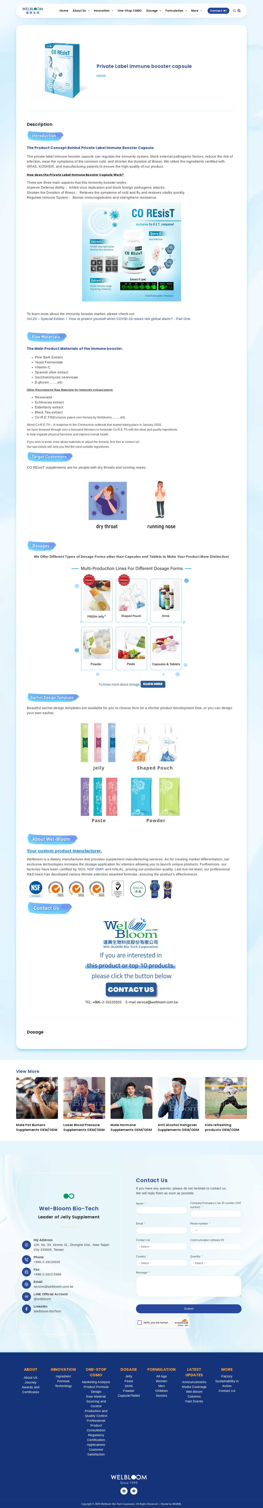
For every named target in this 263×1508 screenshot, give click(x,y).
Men (161, 1386)
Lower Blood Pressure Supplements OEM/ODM (84, 1127)
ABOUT (30, 1369)
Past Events (194, 1401)
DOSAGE (129, 1369)
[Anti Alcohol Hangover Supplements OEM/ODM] (179, 1098)
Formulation (174, 11)
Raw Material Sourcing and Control (96, 1401)
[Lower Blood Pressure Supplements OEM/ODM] (84, 1098)
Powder (128, 1391)
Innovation (102, 11)
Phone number (199, 1223)
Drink (129, 1386)
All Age (161, 1376)
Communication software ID (207, 1239)
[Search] (234, 10)
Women (161, 1381)
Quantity (195, 1256)
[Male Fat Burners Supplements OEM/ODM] (37, 1098)
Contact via (143, 1239)
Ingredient (63, 1376)
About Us (79, 11)
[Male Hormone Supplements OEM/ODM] (131, 1098)
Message (141, 1272)
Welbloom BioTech (47, 1311)
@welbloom (42, 1299)
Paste (129, 1381)
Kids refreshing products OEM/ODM (222, 1127)
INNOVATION (63, 1369)
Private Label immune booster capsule (144, 66)
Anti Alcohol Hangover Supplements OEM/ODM (178, 1127)
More (194, 11)
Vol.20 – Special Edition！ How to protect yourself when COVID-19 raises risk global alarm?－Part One (108, 319)
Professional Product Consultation (96, 1425)
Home (64, 11)
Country (141, 1256)
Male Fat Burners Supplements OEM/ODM (36, 1127)
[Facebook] (124, 1491)
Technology (63, 1386)
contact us (132, 441)
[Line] (133, 1491)
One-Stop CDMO (130, 11)
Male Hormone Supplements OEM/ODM (131, 1127)
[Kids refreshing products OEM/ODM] (226, 1098)
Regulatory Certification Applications (96, 1440)
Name (139, 1203)
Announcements (194, 1382)
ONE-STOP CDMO (96, 1372)
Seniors (161, 1395)
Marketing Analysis (96, 1382)
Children (161, 1391)
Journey (31, 1382)
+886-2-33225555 (47, 1262)
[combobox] (194, 1230)
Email (139, 1223)
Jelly (128, 1376)
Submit (188, 1308)
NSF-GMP (95, 869)
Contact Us (227, 1391)
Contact (216, 11)
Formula (63, 1381)
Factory (227, 1376)
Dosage (152, 11)
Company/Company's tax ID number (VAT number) (216, 1205)
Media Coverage (194, 1387)
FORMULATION (161, 1369)
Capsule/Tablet (129, 1395)
